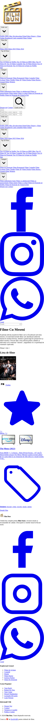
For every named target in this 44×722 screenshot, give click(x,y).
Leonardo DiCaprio (11, 696)
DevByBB (14, 719)
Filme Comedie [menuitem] (30, 78)
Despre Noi (8, 706)
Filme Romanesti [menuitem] (18, 78)
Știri (1, 157)
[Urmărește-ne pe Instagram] (22, 276)
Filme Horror (8, 676)
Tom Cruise (8, 692)
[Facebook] (22, 571)
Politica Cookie (9, 712)
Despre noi (3, 107)
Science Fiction (9, 678)
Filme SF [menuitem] (18, 80)
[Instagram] (22, 615)
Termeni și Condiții (10, 710)
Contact (10, 107)
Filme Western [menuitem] (10, 82)
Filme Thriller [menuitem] (10, 80)
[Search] (21, 324)
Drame (6, 674)
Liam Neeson (8, 698)
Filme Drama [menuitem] (26, 80)
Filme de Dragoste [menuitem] (6, 78)
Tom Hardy (8, 688)
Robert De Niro (9, 690)
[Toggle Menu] (3, 110)
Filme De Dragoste (10, 680)
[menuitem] (2, 36)
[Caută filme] (1, 110)
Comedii (7, 672)
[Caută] (21, 112)
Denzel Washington (11, 694)
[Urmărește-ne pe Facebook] (22, 231)
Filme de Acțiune (10, 670)
